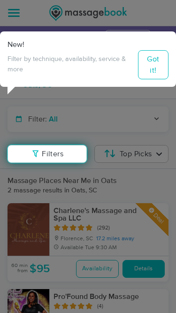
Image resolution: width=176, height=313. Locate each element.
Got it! (153, 64)
